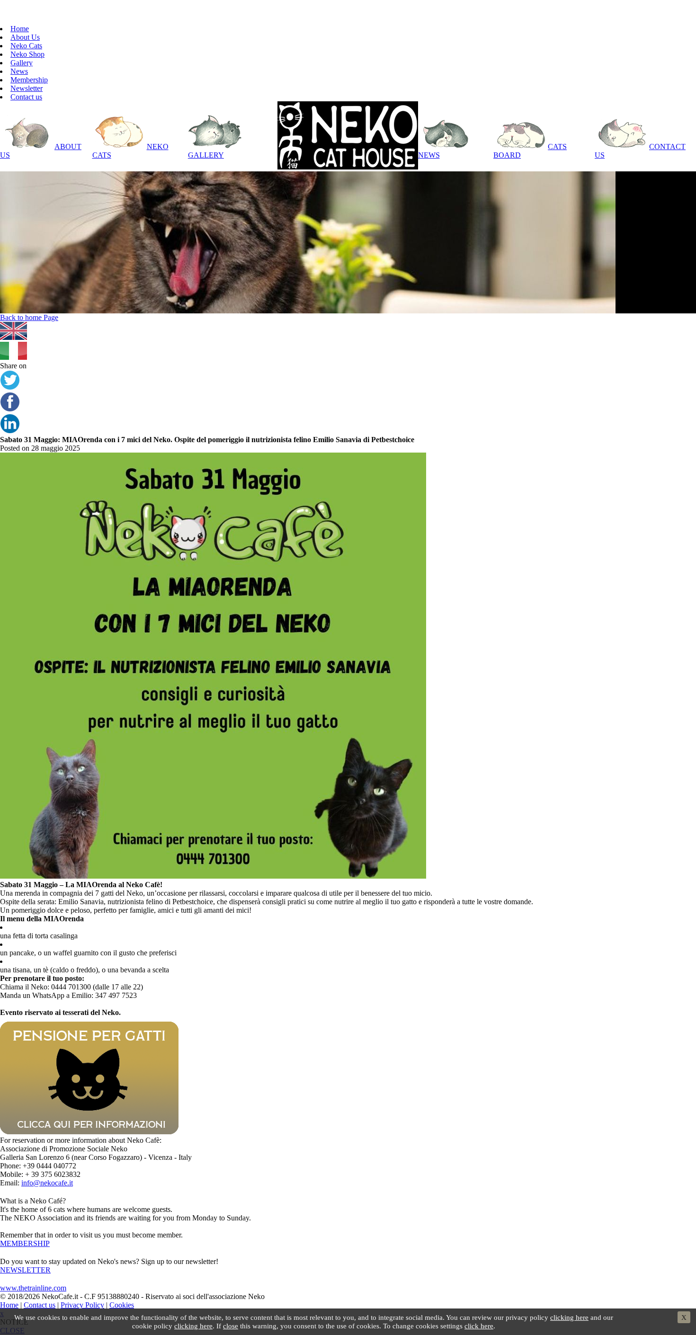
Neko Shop (27, 54)
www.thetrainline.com (33, 1288)
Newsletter (26, 88)
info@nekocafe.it (47, 1183)
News (19, 71)
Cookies (121, 1305)
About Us (25, 37)
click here (478, 1326)
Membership (29, 80)
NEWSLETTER (25, 1270)
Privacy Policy (82, 1305)
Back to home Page (29, 317)
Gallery (21, 63)
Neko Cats (26, 46)
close (230, 1326)
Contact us (26, 97)
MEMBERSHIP (25, 1243)
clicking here (569, 1317)
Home (19, 29)
